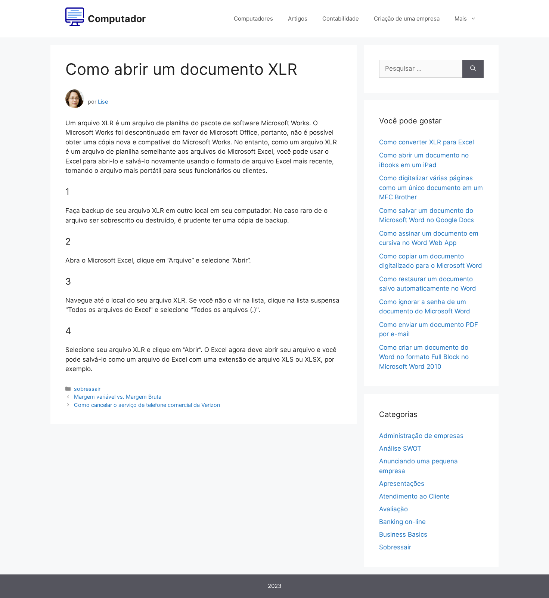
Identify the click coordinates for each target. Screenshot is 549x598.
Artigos (297, 18)
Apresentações (401, 483)
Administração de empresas (421, 435)
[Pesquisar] (473, 69)
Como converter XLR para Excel (426, 142)
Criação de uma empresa (407, 18)
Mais (461, 18)
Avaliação (393, 509)
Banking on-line (402, 521)
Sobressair (395, 547)
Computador (117, 18)
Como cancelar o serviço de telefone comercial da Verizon (147, 405)
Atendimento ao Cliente (414, 496)
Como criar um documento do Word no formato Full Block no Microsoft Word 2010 (424, 357)
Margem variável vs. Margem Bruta (117, 396)
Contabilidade (340, 18)
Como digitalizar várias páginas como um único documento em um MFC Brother (431, 187)
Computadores (253, 18)
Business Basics (403, 534)
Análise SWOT (400, 448)
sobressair (87, 389)
